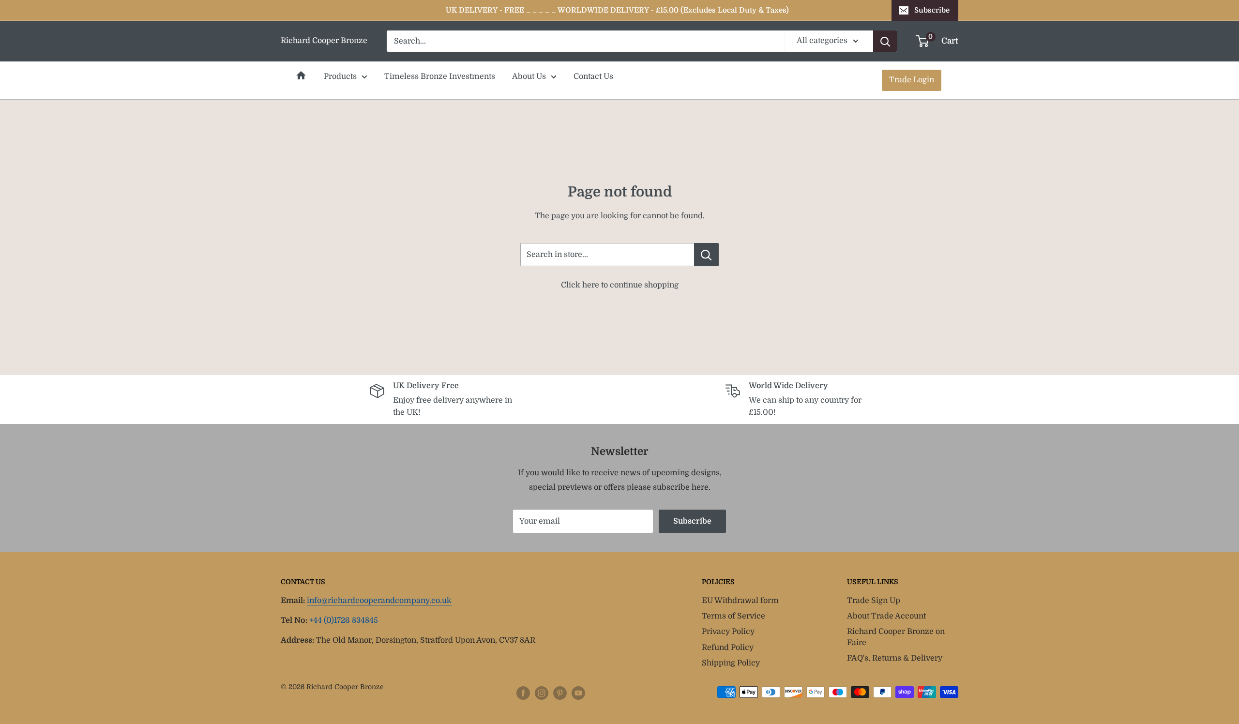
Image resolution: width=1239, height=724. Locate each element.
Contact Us (593, 76)
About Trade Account (886, 616)
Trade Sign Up (873, 600)
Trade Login (911, 79)
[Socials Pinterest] (560, 693)
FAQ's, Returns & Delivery (894, 658)
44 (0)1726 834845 (343, 620)
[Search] (885, 41)
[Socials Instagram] (541, 693)
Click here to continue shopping (620, 285)
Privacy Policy (728, 631)
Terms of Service (733, 616)
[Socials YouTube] (578, 693)
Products (340, 76)
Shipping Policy (731, 663)
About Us (529, 76)
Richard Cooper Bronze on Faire (896, 637)
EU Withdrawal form (740, 600)
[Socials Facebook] (523, 693)
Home (301, 75)
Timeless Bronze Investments (439, 76)
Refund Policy (728, 647)
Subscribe (932, 10)
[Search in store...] (706, 254)
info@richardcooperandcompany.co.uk (379, 600)
